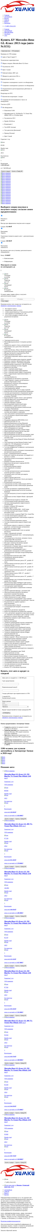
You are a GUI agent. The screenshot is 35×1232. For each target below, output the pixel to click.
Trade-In (6, 1191)
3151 (5, 35)
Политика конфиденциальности (10, 1221)
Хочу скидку (4, 301)
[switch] (1, 215)
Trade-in (6, 20)
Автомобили (8, 16)
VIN (15, 51)
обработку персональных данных (11, 305)
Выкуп (6, 21)
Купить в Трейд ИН (17, 171)
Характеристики (5, 51)
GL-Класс (7, 34)
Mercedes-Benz (8, 32)
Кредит (6, 18)
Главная (6, 15)
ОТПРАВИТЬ (6, 713)
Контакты (7, 23)
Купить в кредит (5, 171)
